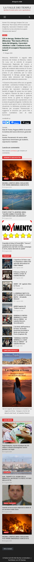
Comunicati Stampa (9, 441)
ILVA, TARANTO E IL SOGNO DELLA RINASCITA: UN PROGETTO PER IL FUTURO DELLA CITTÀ (17, 464)
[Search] (29, 17)
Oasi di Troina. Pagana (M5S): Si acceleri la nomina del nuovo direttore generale (16, 130)
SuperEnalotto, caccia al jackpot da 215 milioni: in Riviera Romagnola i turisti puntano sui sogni (17, 433)
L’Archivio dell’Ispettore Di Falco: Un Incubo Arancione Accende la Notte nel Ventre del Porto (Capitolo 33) (7, 331)
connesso (14, 151)
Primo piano (12, 503)
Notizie (6, 503)
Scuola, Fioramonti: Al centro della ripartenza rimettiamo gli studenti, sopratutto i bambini (15, 138)
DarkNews (11, 560)
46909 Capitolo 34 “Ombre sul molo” (7, 308)
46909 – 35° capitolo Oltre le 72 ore (7, 286)
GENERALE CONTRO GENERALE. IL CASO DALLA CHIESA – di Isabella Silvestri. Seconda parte (7, 320)
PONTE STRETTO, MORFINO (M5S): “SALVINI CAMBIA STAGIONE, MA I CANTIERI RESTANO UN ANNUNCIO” (17, 199)
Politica (5, 35)
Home (4, 23)
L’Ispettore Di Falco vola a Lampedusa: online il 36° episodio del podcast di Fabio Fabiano (7, 264)
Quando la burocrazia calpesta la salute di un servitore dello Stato (17, 495)
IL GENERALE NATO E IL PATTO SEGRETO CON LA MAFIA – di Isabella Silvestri (7, 297)
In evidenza (7, 472)
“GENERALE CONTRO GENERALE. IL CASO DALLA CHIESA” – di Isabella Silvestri (7, 342)
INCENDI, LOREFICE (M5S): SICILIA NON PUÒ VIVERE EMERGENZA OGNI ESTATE (17, 170)
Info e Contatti (8, 549)
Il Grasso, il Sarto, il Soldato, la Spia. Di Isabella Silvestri (7, 275)
